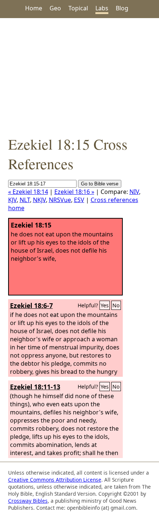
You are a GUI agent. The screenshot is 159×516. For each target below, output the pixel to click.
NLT (25, 200)
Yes (105, 305)
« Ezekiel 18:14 (28, 192)
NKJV (39, 200)
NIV (134, 192)
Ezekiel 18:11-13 (35, 386)
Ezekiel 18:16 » (74, 192)
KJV (12, 200)
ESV (79, 200)
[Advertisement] (79, 76)
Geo (55, 8)
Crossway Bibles (28, 500)
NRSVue (60, 200)
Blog (122, 8)
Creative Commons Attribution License (54, 479)
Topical (78, 8)
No (116, 305)
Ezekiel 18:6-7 (31, 305)
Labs (101, 8)
